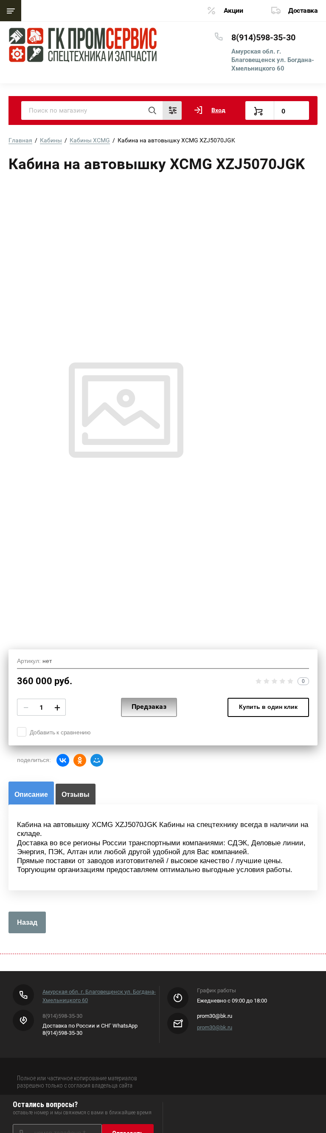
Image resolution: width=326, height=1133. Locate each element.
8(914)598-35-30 (263, 37)
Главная (20, 140)
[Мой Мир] (96, 760)
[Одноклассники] (79, 760)
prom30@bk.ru (214, 1027)
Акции (233, 10)
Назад (27, 922)
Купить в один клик (268, 706)
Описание (31, 794)
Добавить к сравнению (60, 732)
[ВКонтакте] (62, 760)
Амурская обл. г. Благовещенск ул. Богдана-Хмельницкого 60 (272, 60)
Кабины (51, 140)
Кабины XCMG (90, 140)
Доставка (303, 10)
